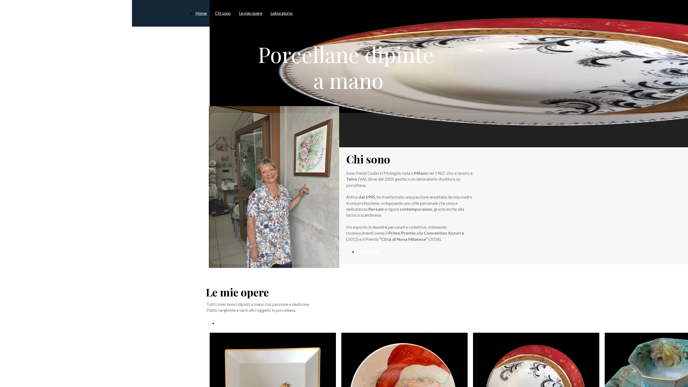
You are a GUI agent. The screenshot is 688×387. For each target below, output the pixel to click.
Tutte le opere (230, 322)
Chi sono (223, 13)
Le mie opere (250, 13)
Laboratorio (281, 13)
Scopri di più (368, 251)
